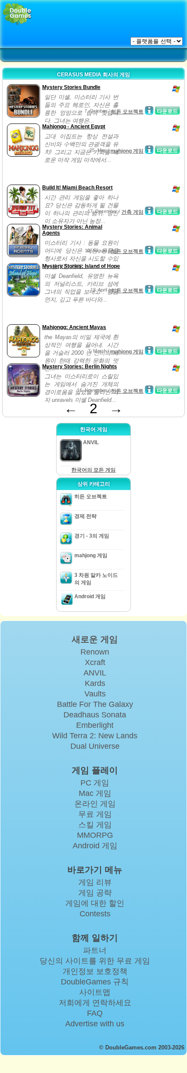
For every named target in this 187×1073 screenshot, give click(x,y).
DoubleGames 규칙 (95, 981)
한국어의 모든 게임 (93, 470)
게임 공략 (95, 892)
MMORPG (95, 835)
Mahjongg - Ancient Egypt (73, 126)
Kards (95, 683)
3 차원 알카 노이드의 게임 (96, 579)
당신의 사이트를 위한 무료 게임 (95, 960)
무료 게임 (95, 814)
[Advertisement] (74, 171)
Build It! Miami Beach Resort (77, 188)
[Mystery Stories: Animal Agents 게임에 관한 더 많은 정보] (149, 250)
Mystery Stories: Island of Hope (81, 266)
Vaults (95, 693)
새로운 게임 (95, 639)
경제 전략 (85, 516)
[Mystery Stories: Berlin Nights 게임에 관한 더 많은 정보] (149, 389)
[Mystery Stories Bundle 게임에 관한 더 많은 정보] (149, 110)
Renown (94, 652)
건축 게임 (132, 212)
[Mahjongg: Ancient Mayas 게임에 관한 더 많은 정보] (149, 350)
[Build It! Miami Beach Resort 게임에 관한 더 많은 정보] (149, 210)
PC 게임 (94, 782)
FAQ (95, 1013)
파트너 (95, 950)
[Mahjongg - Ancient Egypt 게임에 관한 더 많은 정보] (149, 149)
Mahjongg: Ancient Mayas (74, 327)
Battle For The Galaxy (95, 704)
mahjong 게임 (127, 151)
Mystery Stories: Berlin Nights (79, 366)
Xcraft (95, 662)
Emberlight (95, 725)
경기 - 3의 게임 (91, 536)
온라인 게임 (95, 803)
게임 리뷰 (95, 882)
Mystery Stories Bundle (71, 87)
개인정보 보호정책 (95, 971)
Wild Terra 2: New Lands (94, 735)
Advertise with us (94, 1023)
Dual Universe (95, 746)
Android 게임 (90, 596)
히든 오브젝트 (127, 112)
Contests (95, 913)
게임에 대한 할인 (94, 903)
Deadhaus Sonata (94, 714)
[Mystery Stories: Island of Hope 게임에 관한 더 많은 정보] (149, 289)
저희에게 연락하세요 (95, 1002)
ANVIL (94, 672)
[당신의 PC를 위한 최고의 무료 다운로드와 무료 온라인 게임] (17, 14)
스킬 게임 (95, 824)
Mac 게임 (95, 793)
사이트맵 (94, 992)
